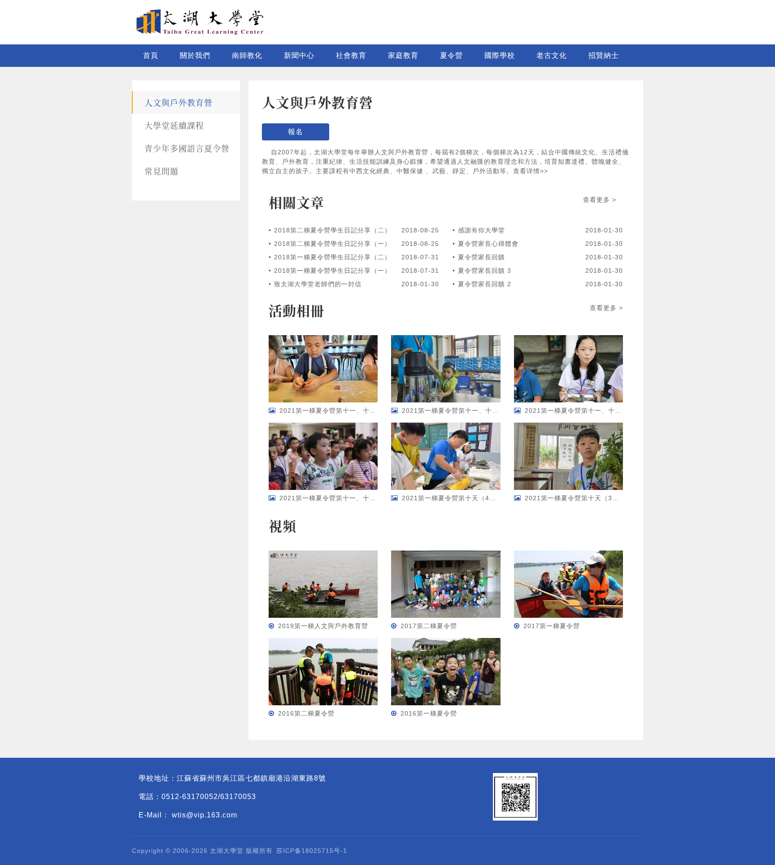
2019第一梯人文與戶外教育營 (323, 625)
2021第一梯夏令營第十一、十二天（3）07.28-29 (477, 410)
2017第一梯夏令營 (551, 625)
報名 (295, 131)
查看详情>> (530, 171)
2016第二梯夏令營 (306, 713)
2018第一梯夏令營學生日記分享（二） (332, 257)
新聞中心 (299, 55)
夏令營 (451, 55)
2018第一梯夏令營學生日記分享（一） (332, 270)
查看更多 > (599, 199)
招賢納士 (603, 55)
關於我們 (195, 55)
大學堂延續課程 (174, 125)
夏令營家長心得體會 (488, 243)
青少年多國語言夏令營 (187, 148)
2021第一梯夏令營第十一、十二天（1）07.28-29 (354, 498)
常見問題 (161, 171)
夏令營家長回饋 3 (484, 270)
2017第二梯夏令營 (429, 625)
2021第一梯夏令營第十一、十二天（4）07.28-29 (354, 410)
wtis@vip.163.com (204, 815)
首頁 (150, 55)
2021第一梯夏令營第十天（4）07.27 (458, 498)
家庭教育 (403, 55)
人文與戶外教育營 (178, 102)
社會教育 (351, 55)
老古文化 (551, 55)
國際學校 (499, 55)
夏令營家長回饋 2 (484, 284)
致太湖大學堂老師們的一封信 (317, 284)
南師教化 (247, 55)
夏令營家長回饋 (481, 257)
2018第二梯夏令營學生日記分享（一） (332, 243)
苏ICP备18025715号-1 (311, 850)
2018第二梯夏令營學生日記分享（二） (332, 230)
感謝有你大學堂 (481, 230)
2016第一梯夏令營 (429, 713)
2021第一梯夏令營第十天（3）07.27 (581, 498)
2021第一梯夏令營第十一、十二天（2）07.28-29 (600, 410)
